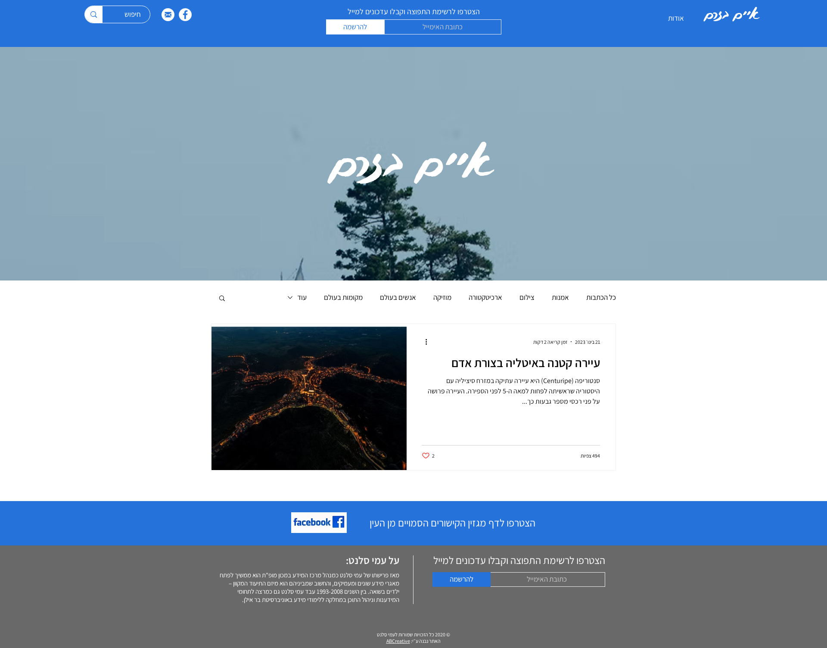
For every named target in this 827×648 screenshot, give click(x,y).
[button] (222, 298)
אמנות (560, 297)
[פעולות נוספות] (423, 341)
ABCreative (398, 641)
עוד (302, 297)
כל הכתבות (601, 297)
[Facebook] (185, 14)
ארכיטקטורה (485, 297)
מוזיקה (442, 297)
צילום (527, 297)
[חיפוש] (93, 14)
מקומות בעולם (343, 297)
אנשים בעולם (398, 297)
